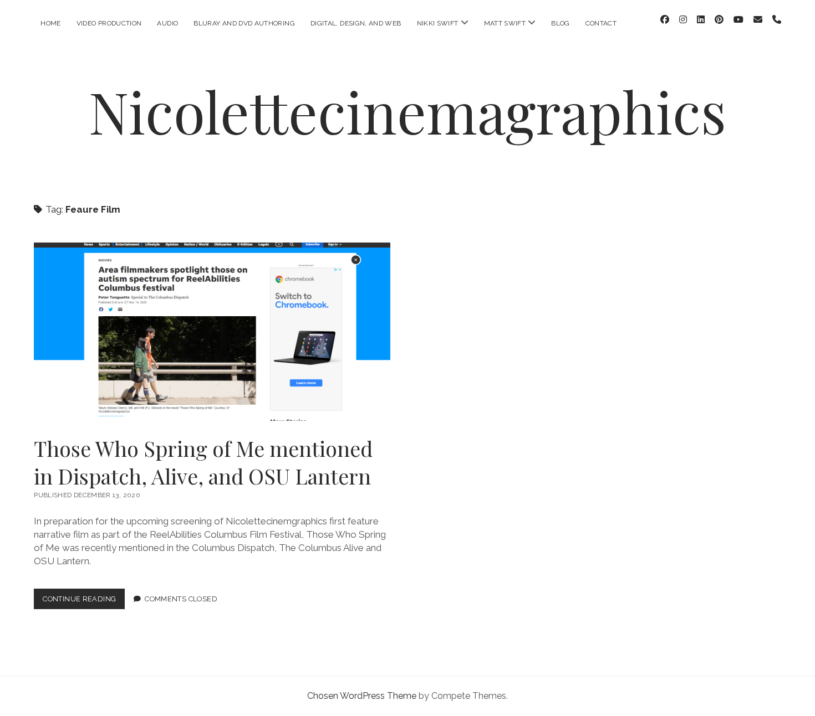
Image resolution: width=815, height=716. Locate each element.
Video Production (109, 23)
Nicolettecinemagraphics (407, 111)
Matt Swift (505, 23)
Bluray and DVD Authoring (244, 23)
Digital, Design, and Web (355, 23)
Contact (601, 23)
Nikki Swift (438, 23)
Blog (560, 23)
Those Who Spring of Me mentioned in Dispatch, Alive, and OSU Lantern (212, 331)
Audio (167, 23)
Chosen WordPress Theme (361, 696)
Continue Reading (84, 601)
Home (50, 23)
